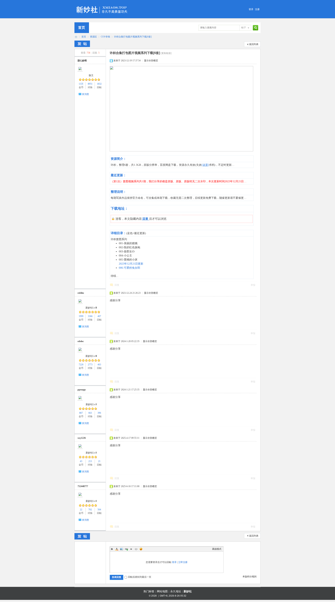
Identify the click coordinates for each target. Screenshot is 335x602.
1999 (81, 316)
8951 (90, 84)
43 (81, 461)
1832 (99, 84)
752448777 (83, 486)
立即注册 (182, 562)
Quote (131, 549)
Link (126, 549)
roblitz (81, 293)
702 (90, 509)
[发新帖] (82, 44)
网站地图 (162, 591)
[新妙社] (102, 4)
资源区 (93, 36)
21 (99, 461)
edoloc (81, 341)
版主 (91, 75)
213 (90, 461)
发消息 (85, 94)
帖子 (243, 27)
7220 (81, 364)
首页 (81, 28)
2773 (90, 364)
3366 (90, 316)
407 (99, 316)
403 (99, 364)
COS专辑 (105, 36)
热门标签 (148, 591)
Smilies (141, 549)
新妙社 (76, 37)
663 (90, 413)
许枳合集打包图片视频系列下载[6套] (133, 36)
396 (99, 413)
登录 (251, 9)
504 (99, 509)
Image (121, 549)
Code (136, 549)
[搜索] (255, 27)
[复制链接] (166, 53)
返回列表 (253, 44)
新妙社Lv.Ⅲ (91, 307)
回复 (117, 285)
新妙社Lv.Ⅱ (91, 404)
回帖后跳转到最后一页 (139, 577)
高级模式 (216, 549)
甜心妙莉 (82, 60)
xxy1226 (82, 438)
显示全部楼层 (151, 60)
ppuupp (82, 389)
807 (81, 413)
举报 (253, 285)
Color (117, 549)
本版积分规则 (249, 576)
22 (81, 509)
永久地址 (175, 591)
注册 (257, 9)
